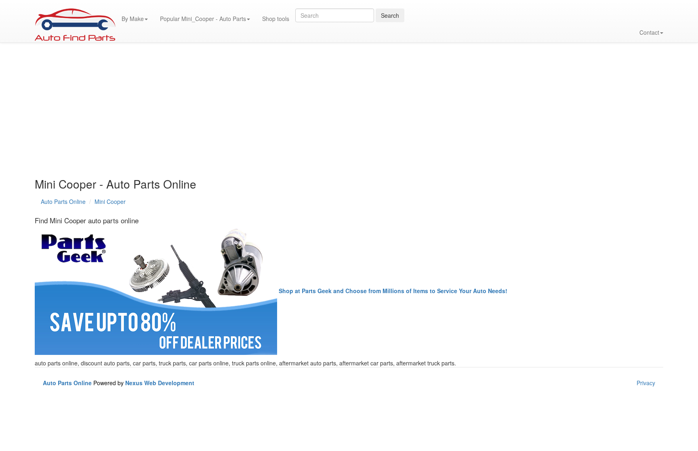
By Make (133, 19)
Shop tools (275, 19)
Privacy (646, 383)
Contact (649, 32)
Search (390, 15)
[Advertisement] (277, 113)
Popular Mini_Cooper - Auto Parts (203, 19)
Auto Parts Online (63, 201)
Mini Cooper (110, 201)
